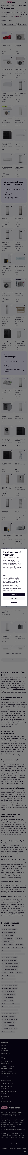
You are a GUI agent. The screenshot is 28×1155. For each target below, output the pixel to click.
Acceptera (14, 594)
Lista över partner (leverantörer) (9, 590)
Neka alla (14, 598)
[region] (14, 577)
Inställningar (14, 602)
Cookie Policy (5, 571)
